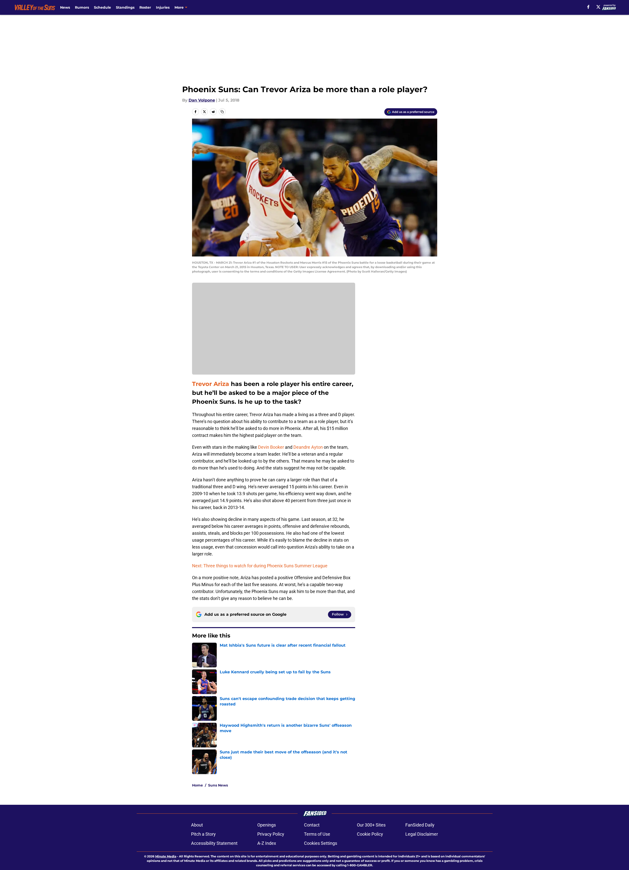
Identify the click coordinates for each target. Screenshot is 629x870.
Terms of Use (317, 834)
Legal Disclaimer (421, 834)
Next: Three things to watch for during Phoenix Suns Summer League (259, 565)
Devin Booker (271, 447)
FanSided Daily (419, 825)
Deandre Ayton (308, 447)
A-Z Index (266, 843)
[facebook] (588, 7)
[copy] (222, 111)
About (197, 825)
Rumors (82, 7)
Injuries (163, 7)
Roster (145, 7)
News (65, 7)
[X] (598, 7)
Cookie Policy (370, 834)
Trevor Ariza (210, 383)
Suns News (218, 785)
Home (197, 785)
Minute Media (165, 856)
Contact (312, 825)
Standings (125, 7)
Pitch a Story (203, 834)
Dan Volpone (202, 100)
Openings (266, 825)
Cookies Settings (320, 843)
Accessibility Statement (214, 843)
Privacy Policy (270, 834)
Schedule (102, 7)
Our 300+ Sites (371, 825)
